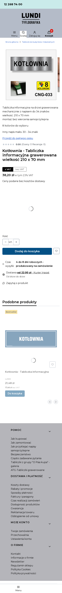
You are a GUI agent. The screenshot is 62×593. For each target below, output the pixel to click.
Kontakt (16, 553)
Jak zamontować (21, 442)
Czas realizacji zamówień (25, 500)
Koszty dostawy (20, 485)
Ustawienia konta (21, 539)
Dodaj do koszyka (27, 251)
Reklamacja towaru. (23, 512)
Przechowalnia (20, 535)
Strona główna (11, 42)
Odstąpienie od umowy (25, 516)
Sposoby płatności (22, 492)
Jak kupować (19, 438)
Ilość (5, 236)
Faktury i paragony (22, 496)
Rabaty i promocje (22, 488)
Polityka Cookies (20, 569)
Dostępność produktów (25, 504)
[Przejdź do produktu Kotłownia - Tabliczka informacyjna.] (31, 339)
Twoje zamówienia (22, 531)
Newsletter (17, 561)
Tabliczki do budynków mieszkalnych (38, 42)
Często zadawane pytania (26, 458)
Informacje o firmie (22, 557)
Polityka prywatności (23, 573)
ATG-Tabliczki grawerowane (28, 470)
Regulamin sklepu (22, 565)
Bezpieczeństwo (21, 454)
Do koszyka (15, 393)
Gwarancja (17, 508)
